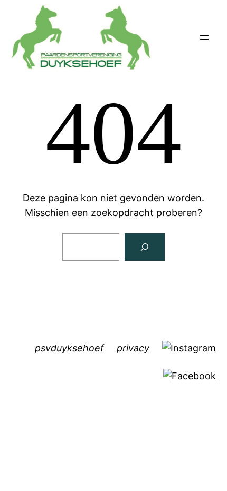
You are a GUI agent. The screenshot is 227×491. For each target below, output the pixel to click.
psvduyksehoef (69, 347)
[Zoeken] (145, 247)
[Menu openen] (204, 37)
